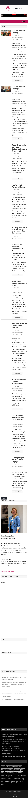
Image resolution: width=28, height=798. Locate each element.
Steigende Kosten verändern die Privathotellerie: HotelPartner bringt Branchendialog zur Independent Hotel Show (14, 691)
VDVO (2, 784)
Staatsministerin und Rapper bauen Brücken (19, 326)
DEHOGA (16, 769)
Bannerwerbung (22, 794)
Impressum (5, 793)
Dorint (23, 769)
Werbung (15, 796)
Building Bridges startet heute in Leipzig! (18, 460)
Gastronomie (18, 772)
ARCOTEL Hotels (6, 696)
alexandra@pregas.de (8, 571)
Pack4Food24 (20, 781)
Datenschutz (16, 793)
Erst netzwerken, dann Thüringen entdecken (13, 699)
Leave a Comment (17, 39)
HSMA (10, 775)
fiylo (2, 772)
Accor (2, 766)
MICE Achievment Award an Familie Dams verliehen (18, 417)
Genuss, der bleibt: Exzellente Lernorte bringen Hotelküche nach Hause (14, 678)
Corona (10, 769)
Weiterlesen (18, 80)
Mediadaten (23, 793)
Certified (3, 769)
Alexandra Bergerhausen (17, 37)
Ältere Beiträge (5, 498)
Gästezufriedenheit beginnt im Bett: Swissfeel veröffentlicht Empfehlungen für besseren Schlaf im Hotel (14, 684)
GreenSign (4, 775)
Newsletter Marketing (12, 794)
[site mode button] (23, 21)
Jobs (5, 794)
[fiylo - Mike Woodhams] (14, 15)
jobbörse (3, 778)
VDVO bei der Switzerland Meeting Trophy (19, 283)
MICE (13, 781)
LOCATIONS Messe (18, 778)
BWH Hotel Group (16, 766)
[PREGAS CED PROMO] (14, 610)
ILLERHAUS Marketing (20, 775)
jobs (9, 778)
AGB (11, 793)
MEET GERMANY (5, 781)
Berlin (8, 766)
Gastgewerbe (9, 772)
